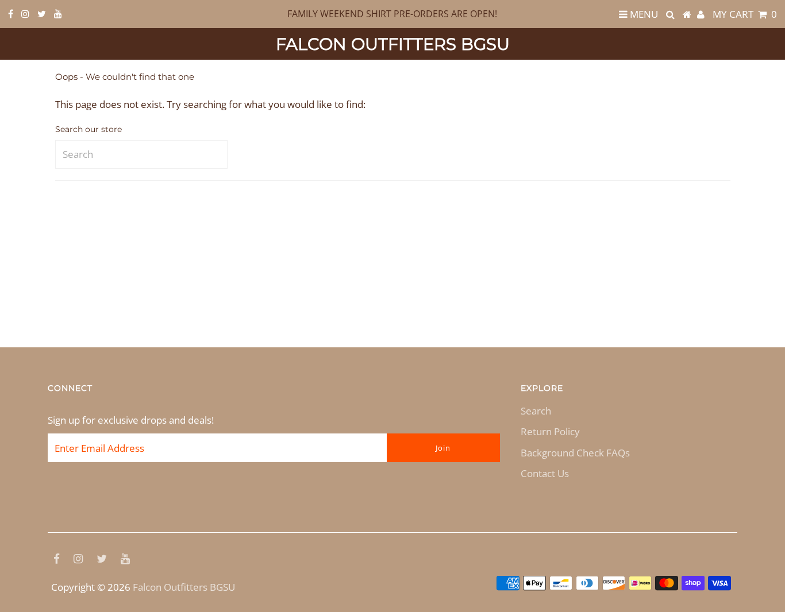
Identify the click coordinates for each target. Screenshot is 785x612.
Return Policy (550, 431)
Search (536, 410)
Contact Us (545, 473)
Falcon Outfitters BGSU (393, 44)
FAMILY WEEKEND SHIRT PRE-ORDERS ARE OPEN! (392, 13)
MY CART (745, 14)
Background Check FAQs (575, 452)
